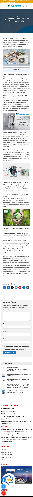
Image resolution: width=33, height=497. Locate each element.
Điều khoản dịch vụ (6, 457)
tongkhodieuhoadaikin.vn (14, 414)
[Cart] (27, 6)
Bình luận (6, 310)
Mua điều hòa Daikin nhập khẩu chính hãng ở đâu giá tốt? (19, 375)
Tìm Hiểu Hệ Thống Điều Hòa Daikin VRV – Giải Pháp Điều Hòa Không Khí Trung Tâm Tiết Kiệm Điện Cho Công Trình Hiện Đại (18, 386)
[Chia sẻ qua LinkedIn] (23, 287)
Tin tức (16, 16)
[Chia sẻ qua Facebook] (4, 287)
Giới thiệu (3, 449)
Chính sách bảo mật (6, 454)
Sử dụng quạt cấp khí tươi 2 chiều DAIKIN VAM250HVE (18, 380)
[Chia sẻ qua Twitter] (12, 287)
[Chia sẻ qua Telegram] (16, 287)
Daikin (25, 25)
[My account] (31, 6)
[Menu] (2, 6)
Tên (4, 324)
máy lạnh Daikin (20, 260)
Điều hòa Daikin (7, 249)
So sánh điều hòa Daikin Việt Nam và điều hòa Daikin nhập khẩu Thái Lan (18, 391)
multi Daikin (24, 182)
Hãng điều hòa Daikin (9, 233)
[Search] (23, 6)
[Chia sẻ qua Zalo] (8, 287)
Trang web (6, 339)
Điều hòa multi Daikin (8, 79)
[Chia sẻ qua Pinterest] (19, 287)
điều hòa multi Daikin (10, 46)
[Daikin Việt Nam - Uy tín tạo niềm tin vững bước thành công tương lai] (14, 6)
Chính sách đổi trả (6, 452)
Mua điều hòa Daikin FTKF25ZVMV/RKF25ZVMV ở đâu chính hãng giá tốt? (17, 369)
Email (5, 331)
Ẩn (18, 69)
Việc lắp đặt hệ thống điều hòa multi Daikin (14, 38)
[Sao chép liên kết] (27, 287)
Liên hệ (3, 460)
